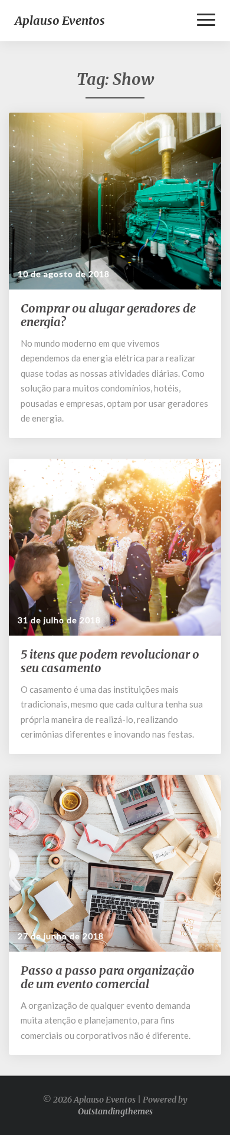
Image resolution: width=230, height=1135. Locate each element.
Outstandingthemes (115, 1111)
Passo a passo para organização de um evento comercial (108, 977)
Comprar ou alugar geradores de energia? (108, 315)
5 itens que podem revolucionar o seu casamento (110, 661)
